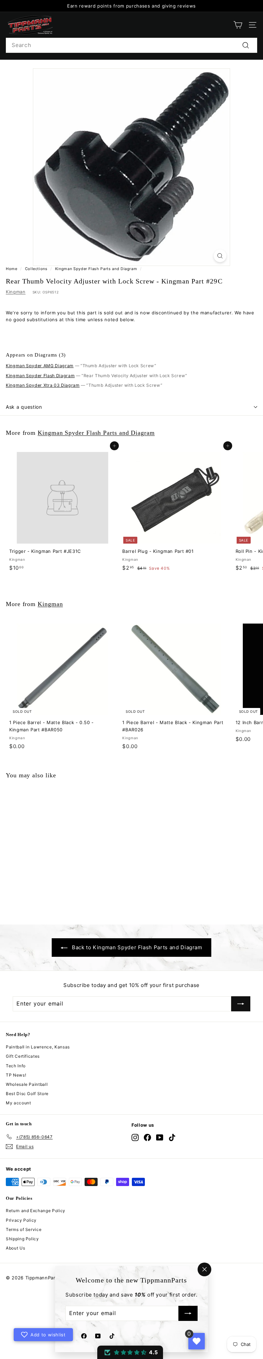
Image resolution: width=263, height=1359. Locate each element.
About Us (15, 1248)
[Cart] (238, 25)
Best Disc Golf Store (27, 1093)
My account (18, 1102)
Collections (36, 268)
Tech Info (16, 1065)
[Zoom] (220, 255)
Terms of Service (23, 1229)
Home (11, 268)
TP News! (16, 1075)
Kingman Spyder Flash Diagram (40, 375)
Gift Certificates (23, 1056)
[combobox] (131, 45)
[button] (130, 1352)
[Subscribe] (188, 1313)
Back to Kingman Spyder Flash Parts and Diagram (137, 947)
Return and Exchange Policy (35, 1210)
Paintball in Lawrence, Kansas (38, 1046)
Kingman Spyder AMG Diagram (40, 365)
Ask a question (24, 407)
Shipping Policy (22, 1238)
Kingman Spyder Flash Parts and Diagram (96, 268)
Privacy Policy (21, 1220)
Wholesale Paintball (27, 1084)
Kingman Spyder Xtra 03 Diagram (43, 385)
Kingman (16, 291)
